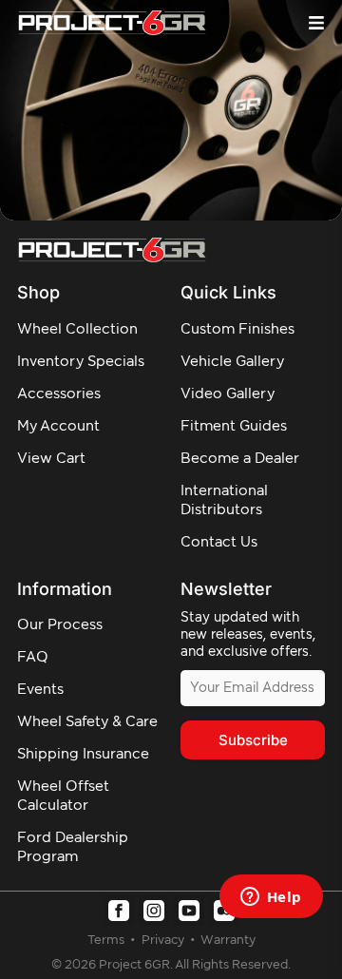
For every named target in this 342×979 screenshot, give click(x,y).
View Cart (51, 458)
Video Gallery (227, 394)
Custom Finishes (237, 329)
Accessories (59, 394)
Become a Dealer (239, 458)
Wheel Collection (77, 329)
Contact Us (218, 542)
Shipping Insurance (83, 754)
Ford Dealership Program (72, 847)
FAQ (32, 657)
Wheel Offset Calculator (63, 796)
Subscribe (253, 740)
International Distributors (224, 500)
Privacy (164, 940)
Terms (107, 940)
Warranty (228, 940)
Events (40, 689)
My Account (58, 426)
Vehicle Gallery (232, 362)
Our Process (60, 625)
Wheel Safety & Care (87, 722)
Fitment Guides (233, 426)
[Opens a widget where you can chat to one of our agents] (270, 898)
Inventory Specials (80, 362)
